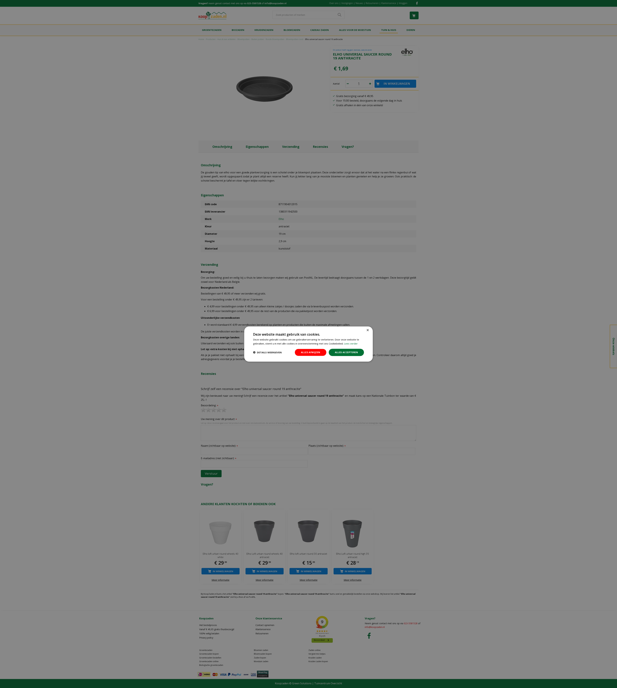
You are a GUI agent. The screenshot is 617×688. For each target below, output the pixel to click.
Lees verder (351, 343)
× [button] (367, 330)
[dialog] (308, 344)
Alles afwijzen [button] (310, 352)
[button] (267, 352)
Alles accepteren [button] (346, 352)
